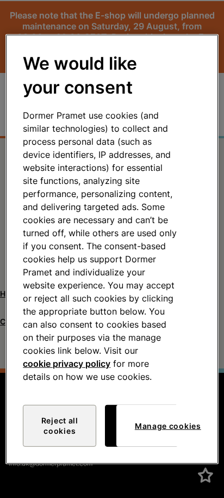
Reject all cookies (59, 426)
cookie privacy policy (66, 363)
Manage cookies (168, 426)
